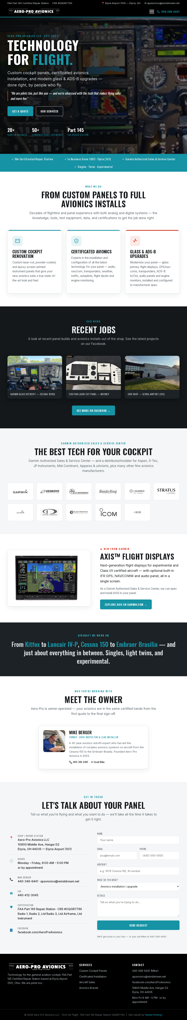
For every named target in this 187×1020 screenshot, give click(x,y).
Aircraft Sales (87, 982)
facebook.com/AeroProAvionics (40, 932)
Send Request (138, 925)
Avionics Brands (88, 987)
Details (101, 895)
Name (100, 833)
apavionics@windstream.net (59, 881)
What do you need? (107, 880)
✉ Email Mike (98, 762)
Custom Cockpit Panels (93, 970)
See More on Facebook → (93, 410)
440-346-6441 (28, 881)
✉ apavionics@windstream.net (162, 3)
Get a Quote (20, 111)
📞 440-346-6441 (78, 762)
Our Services (49, 111)
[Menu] (151, 11)
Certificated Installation (92, 976)
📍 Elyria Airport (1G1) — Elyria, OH (121, 3)
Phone (143, 849)
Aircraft (102, 864)
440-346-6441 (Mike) (145, 970)
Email (100, 849)
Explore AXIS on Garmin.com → (126, 604)
